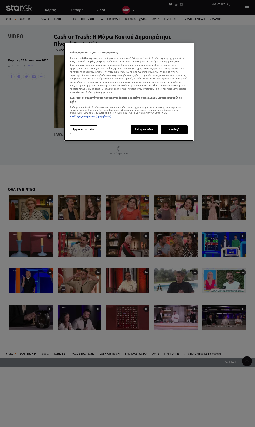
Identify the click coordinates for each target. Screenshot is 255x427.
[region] (129, 92)
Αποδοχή (174, 129)
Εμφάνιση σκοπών (83, 129)
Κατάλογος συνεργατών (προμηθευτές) (90, 116)
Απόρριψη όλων (144, 129)
